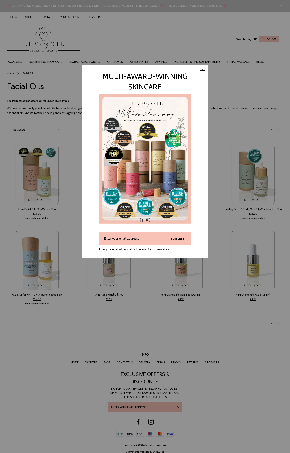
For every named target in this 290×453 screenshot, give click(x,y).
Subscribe (177, 238)
